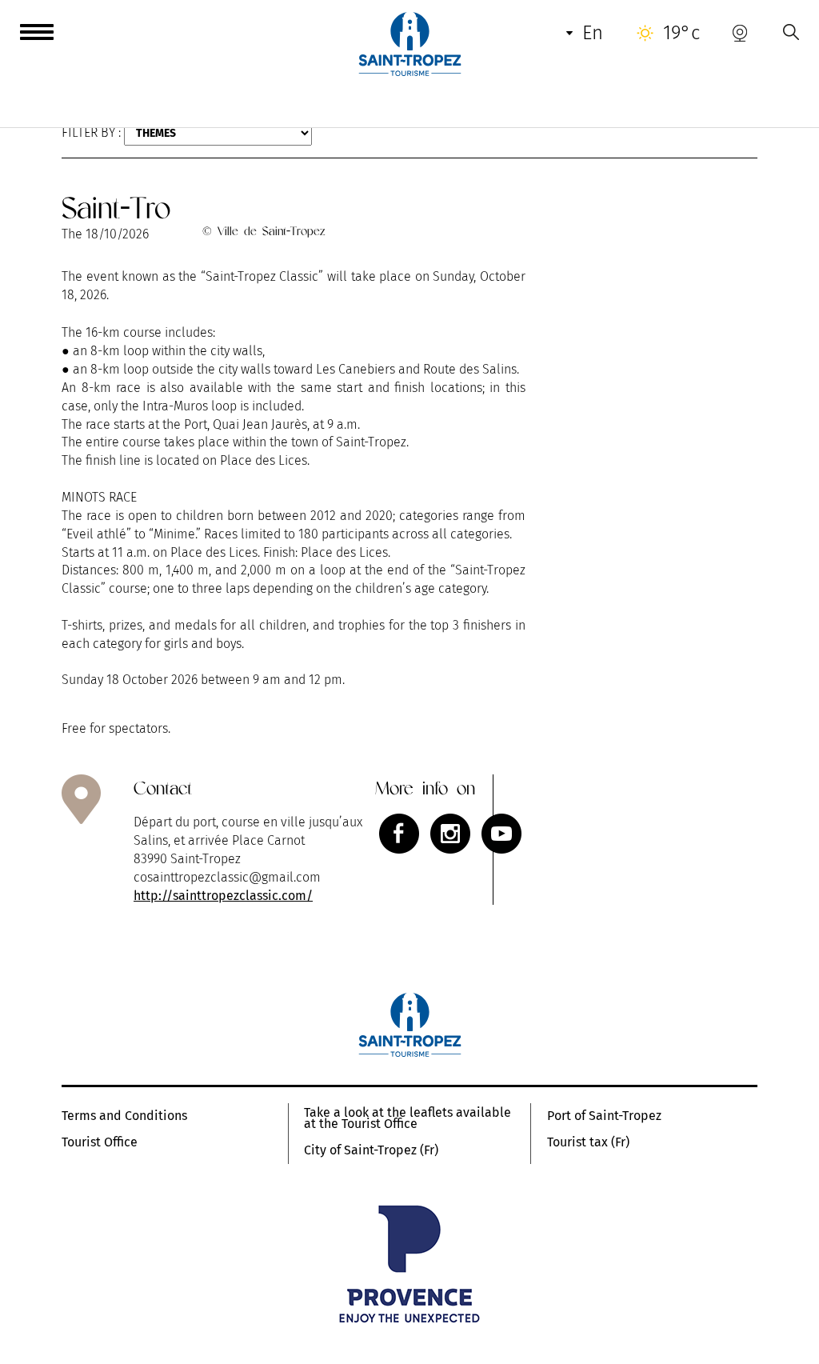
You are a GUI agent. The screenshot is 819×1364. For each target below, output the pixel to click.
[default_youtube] (501, 834)
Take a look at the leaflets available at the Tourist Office (407, 1118)
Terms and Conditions (124, 1116)
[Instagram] (450, 834)
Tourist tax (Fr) (588, 1142)
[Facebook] (399, 834)
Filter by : (91, 132)
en (592, 33)
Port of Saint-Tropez (604, 1116)
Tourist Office (100, 1142)
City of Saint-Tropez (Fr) (371, 1150)
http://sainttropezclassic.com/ (223, 895)
